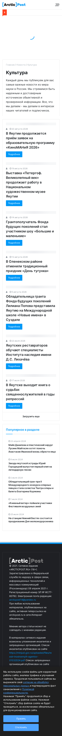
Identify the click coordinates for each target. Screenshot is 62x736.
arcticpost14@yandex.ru (22, 599)
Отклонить (21, 727)
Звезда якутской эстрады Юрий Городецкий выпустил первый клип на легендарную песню (30, 466)
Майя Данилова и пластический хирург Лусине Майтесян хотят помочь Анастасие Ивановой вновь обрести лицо (32, 448)
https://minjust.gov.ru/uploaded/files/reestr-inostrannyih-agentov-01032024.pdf (30, 656)
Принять (21, 718)
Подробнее (14, 154)
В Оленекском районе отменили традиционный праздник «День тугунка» (27, 266)
